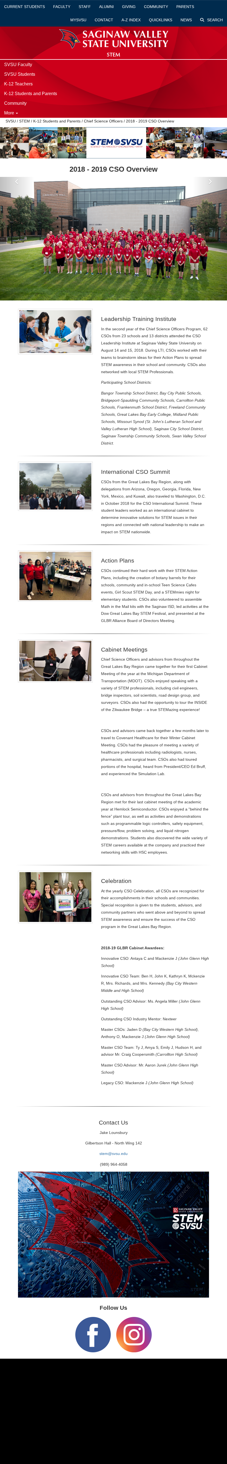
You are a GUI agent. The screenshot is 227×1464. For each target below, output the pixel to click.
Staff (85, 6)
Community (156, 6)
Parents (185, 6)
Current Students (24, 6)
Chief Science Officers (103, 121)
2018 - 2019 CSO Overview (150, 121)
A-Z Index (131, 20)
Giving (129, 6)
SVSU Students (19, 74)
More (9, 113)
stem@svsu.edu (113, 1153)
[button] (17, 238)
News (186, 20)
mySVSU (78, 20)
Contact (104, 20)
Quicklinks (160, 20)
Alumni (106, 6)
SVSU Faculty (18, 64)
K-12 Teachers (18, 84)
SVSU (11, 121)
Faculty (61, 6)
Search (214, 20)
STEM (24, 121)
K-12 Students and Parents (30, 93)
